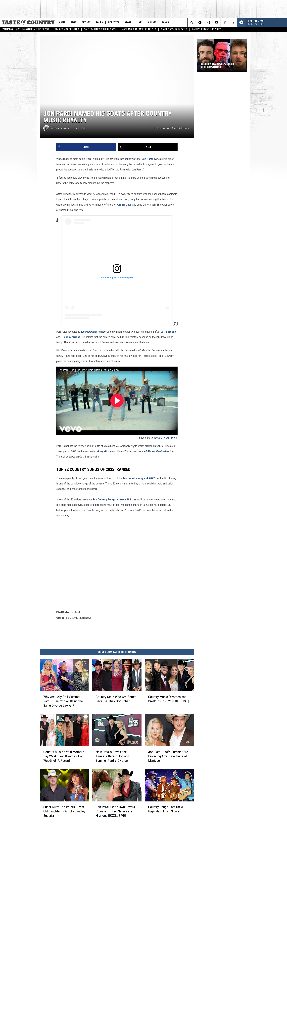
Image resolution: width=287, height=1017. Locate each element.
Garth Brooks (168, 331)
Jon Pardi (147, 158)
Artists (86, 22)
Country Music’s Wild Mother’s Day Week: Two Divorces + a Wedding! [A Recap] (64, 756)
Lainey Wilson (104, 451)
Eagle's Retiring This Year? (206, 29)
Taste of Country (163, 437)
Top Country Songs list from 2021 (113, 499)
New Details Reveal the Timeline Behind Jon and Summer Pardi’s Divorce (112, 756)
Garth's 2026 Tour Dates (174, 29)
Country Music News (80, 618)
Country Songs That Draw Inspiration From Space (165, 809)
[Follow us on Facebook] (225, 22)
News (73, 22)
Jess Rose (55, 128)
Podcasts (113, 22)
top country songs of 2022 (139, 478)
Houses (152, 22)
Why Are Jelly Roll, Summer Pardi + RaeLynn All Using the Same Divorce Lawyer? (63, 701)
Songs (165, 22)
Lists (140, 22)
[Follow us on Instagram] (208, 22)
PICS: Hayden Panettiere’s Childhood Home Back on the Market (217, 66)
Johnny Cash (124, 204)
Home (62, 22)
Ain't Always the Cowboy (155, 451)
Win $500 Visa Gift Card (66, 29)
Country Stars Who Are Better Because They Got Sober (116, 699)
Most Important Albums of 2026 (32, 29)
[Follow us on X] (233, 22)
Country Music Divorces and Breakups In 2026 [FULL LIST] (168, 699)
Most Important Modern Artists (139, 29)
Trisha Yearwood (70, 337)
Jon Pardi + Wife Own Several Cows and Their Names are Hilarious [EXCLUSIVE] (116, 811)
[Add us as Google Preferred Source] (200, 22)
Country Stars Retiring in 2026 (100, 29)
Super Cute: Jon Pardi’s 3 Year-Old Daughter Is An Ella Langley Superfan (64, 811)
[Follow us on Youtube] (216, 22)
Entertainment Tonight (93, 331)
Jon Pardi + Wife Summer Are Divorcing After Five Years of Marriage (168, 756)
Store (128, 22)
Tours (99, 22)
